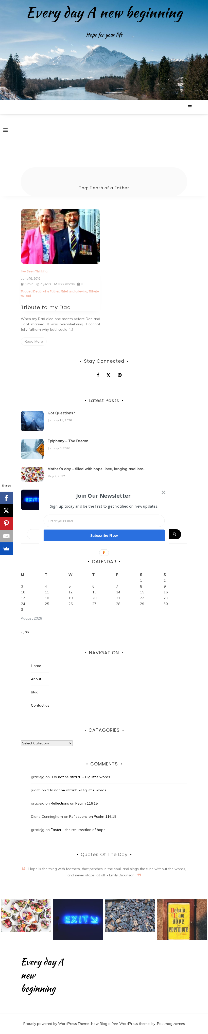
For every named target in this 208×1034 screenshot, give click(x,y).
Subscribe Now (104, 535)
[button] (103, 495)
